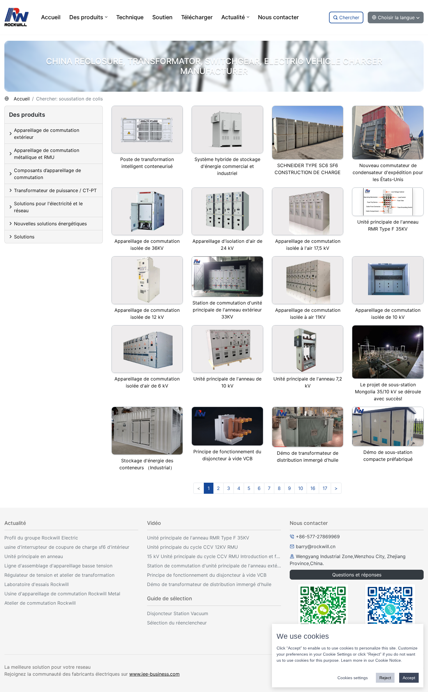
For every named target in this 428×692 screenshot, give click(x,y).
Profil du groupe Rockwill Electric (41, 538)
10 (300, 488)
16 (312, 488)
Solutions (24, 237)
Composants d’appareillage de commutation (47, 173)
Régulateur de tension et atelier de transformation (59, 575)
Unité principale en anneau (33, 556)
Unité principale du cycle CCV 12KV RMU (192, 547)
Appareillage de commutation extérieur (46, 133)
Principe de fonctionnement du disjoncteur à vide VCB (206, 575)
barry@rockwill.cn (315, 546)
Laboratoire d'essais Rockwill (36, 584)
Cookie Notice (388, 660)
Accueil (22, 99)
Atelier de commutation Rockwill (40, 603)
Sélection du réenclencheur (177, 623)
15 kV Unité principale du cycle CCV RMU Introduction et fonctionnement (214, 556)
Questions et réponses (356, 575)
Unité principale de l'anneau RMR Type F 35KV (198, 538)
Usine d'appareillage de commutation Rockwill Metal (62, 594)
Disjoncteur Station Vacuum (177, 613)
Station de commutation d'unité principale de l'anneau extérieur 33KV (214, 566)
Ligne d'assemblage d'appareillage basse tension (58, 566)
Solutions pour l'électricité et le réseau (48, 207)
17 (325, 488)
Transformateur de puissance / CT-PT (55, 190)
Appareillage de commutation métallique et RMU (46, 153)
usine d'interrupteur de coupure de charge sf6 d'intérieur (66, 547)
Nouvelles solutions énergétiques (50, 223)
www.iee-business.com (154, 674)
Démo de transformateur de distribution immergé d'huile (209, 584)
